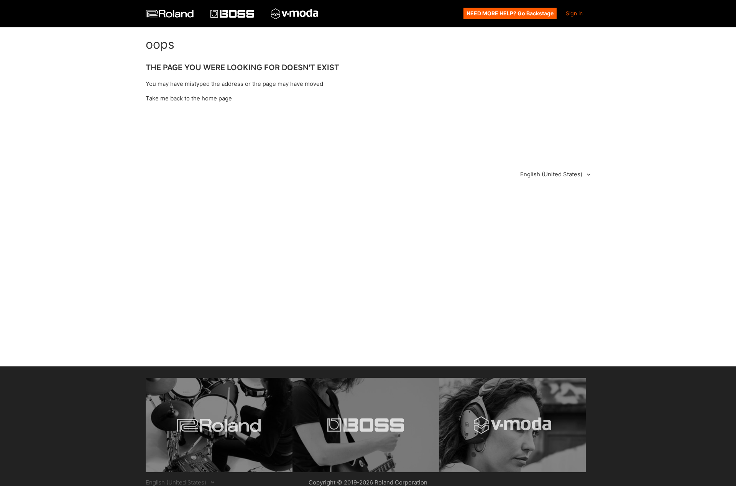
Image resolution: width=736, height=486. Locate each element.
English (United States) (552, 174)
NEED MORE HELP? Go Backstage (510, 13)
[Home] (170, 15)
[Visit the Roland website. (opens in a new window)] (219, 425)
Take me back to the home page (189, 98)
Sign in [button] (574, 13)
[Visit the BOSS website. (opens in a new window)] (365, 425)
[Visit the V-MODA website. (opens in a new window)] (512, 425)
